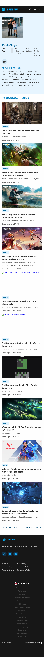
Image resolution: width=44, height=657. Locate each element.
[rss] (4, 554)
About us (5, 564)
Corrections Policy (23, 570)
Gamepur (22, 594)
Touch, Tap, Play (22, 627)
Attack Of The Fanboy (22, 598)
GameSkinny (22, 617)
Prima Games (22, 601)
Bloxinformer (22, 633)
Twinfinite (22, 591)
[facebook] (15, 554)
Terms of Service (8, 570)
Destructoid (22, 611)
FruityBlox (22, 630)
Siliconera (22, 604)
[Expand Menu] (35, 9)
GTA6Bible (22, 637)
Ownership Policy (23, 567)
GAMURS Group (37, 643)
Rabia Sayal (6, 140)
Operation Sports (22, 620)
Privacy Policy (7, 567)
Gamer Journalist (22, 614)
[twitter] (4, 61)
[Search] (30, 9)
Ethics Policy (21, 564)
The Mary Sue (22, 624)
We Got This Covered (22, 607)
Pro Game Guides (22, 588)
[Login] (39, 9)
